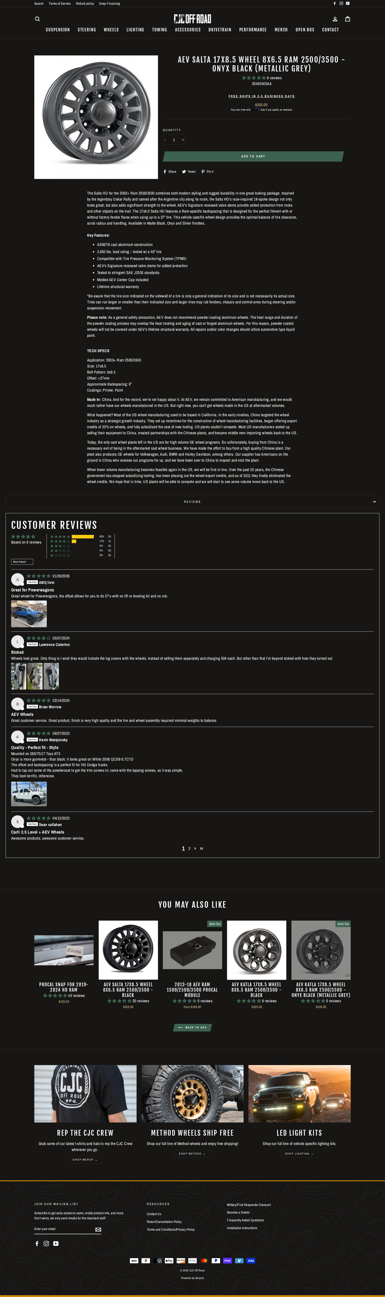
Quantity (172, 130)
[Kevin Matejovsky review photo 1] (29, 794)
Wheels (111, 29)
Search (39, 3)
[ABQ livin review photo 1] (29, 614)
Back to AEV (195, 1027)
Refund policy (85, 3)
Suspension (58, 29)
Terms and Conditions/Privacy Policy (171, 1229)
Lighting (135, 29)
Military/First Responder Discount (249, 1204)
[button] (254, 78)
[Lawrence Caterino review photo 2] (35, 676)
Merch (281, 29)
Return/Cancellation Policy (164, 1221)
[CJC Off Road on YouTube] (56, 1243)
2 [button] (189, 848)
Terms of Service (60, 3)
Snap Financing (109, 3)
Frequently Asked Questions (245, 1220)
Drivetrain (220, 29)
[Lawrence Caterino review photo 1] (18, 676)
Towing (159, 29)
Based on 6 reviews (26, 542)
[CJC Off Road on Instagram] (46, 1243)
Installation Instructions (242, 1228)
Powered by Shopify (192, 1278)
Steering (87, 29)
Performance (253, 29)
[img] (39, 576)
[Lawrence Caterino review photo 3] (51, 676)
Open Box (305, 29)
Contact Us (154, 1214)
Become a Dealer (238, 1212)
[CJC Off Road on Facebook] (37, 1243)
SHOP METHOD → (192, 1153)
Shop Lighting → (299, 1153)
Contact (330, 29)
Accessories (188, 29)
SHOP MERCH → (85, 1159)
